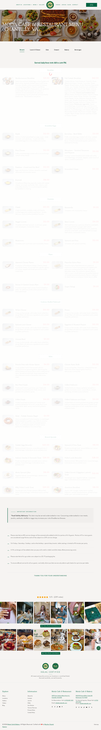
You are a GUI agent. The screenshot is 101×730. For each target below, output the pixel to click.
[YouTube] (60, 706)
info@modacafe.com (61, 703)
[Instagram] (8, 612)
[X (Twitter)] (92, 707)
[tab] (23, 50)
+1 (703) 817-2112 (68, 700)
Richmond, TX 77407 (81, 697)
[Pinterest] (62, 706)
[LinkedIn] (82, 707)
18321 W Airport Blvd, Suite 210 (84, 695)
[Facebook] (55, 706)
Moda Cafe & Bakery (13, 724)
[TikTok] (57, 706)
